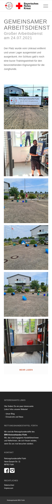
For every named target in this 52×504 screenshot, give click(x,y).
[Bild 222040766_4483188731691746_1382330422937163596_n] (27, 108)
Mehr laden (26, 370)
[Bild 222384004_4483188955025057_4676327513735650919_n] (27, 154)
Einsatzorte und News (14, 417)
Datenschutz (9, 485)
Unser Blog (10, 414)
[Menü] (44, 5)
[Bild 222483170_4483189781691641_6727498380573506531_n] (27, 295)
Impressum (8, 488)
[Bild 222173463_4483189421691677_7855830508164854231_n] (27, 248)
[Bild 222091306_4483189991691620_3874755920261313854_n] (27, 342)
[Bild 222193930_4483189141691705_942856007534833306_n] (27, 201)
